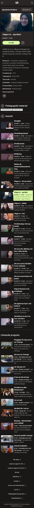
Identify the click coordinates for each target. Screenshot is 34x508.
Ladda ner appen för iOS (16, 464)
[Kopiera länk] (4, 96)
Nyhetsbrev (16, 476)
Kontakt (16, 481)
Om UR (16, 489)
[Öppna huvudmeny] (2, 3)
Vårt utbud (16, 459)
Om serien (26, 9)
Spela (10, 43)
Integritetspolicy (16, 498)
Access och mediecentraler (16, 485)
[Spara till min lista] (23, 43)
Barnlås (17, 472)
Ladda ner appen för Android (16, 468)
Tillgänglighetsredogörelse (16, 494)
